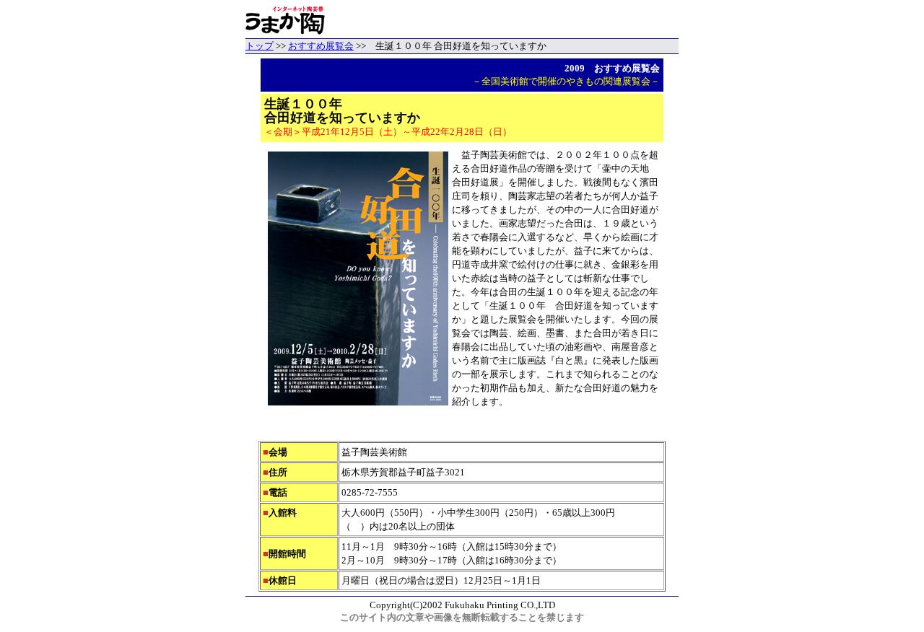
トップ (259, 45)
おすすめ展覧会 (321, 45)
